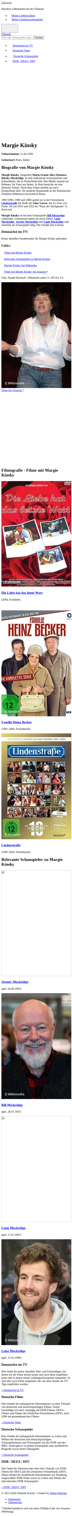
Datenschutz (15, 1502)
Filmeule (6, 34)
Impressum (14, 1499)
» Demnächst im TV (12, 1390)
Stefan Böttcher (58, 1493)
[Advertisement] (36, 102)
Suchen (39, 37)
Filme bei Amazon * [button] (12, 390)
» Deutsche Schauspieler (14, 1454)
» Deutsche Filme (11, 1422)
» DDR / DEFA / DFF (13, 1487)
